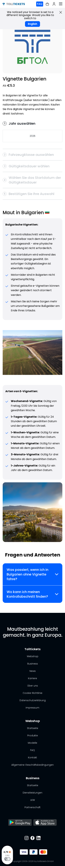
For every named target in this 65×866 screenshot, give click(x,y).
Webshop (32, 656)
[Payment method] (23, 852)
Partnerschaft (32, 807)
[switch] (7, 859)
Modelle (32, 742)
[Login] (54, 4)
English (32, 24)
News (33, 671)
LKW (32, 800)
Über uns (32, 685)
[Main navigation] (60, 4)
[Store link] (20, 822)
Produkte (32, 735)
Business (32, 663)
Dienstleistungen (32, 792)
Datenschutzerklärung (33, 700)
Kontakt (32, 757)
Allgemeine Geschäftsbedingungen (32, 764)
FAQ (39, 4)
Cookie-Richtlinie (32, 693)
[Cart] (47, 4)
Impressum (32, 707)
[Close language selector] (60, 12)
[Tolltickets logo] (14, 4)
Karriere (32, 678)
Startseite (32, 728)
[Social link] (27, 838)
